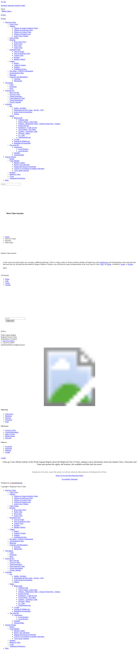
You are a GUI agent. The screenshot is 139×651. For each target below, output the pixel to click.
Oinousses (13, 87)
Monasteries (18, 81)
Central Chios (18, 55)
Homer (12, 159)
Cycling (16, 139)
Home (7, 237)
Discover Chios (10, 22)
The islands (9, 83)
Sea (11, 106)
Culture (12, 61)
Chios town (9, 414)
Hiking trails (18, 118)
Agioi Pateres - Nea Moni (27, 129)
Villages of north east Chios (23, 30)
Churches (17, 79)
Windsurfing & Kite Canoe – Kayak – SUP (29, 110)
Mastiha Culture (19, 163)
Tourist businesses (16, 96)
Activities (8, 104)
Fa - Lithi (21, 135)
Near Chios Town (20, 42)
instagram (11, 5)
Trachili (130, 264)
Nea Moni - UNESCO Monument (21, 71)
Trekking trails (23, 120)
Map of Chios (10, 434)
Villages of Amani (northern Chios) (26, 28)
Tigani (122, 264)
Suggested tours (15, 49)
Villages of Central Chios (22, 32)
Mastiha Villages (19, 59)
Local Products (23, 149)
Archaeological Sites (17, 73)
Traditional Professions (17, 178)
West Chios (18, 46)
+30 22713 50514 (8, 341)
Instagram (8, 448)
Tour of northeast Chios (22, 53)
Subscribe (10, 321)
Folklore (17, 67)
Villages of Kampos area (22, 34)
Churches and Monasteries (19, 77)
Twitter (7, 452)
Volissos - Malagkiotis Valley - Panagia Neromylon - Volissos (39, 124)
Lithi (101, 264)
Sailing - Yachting (20, 108)
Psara (11, 88)
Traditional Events (20, 69)
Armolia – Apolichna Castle (27, 131)
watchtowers (103, 262)
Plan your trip (14, 92)
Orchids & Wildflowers (22, 141)
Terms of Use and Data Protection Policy (69, 475)
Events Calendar (15, 102)
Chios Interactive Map (17, 98)
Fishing (16, 114)
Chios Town (14, 24)
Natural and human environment (25, 166)
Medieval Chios (15, 174)
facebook (4, 5)
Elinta (109, 264)
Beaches (12, 40)
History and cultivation (22, 165)
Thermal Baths (19, 155)
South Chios (18, 48)
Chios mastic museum (21, 170)
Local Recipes (23, 151)
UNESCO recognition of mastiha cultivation (29, 168)
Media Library (7, 11)
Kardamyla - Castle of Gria (27, 127)
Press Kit (8, 438)
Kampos (17, 57)
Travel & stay (9, 90)
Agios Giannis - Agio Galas (27, 122)
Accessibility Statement (70, 479)
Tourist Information (16, 100)
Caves (12, 176)
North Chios (18, 44)
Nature (12, 116)
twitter (23, 5)
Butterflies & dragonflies (22, 143)
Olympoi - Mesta (24, 133)
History (16, 63)
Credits (3, 458)
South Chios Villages (21, 36)
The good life (14, 145)
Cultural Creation (20, 65)
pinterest (17, 5)
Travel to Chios (15, 94)
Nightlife (17, 153)
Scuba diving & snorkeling (23, 112)
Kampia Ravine (23, 126)
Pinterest (8, 450)
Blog (7, 180)
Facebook (8, 446)
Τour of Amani (19, 51)
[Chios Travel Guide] (69, 15)
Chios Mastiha (14, 161)
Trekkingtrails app (24, 137)
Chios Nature (14, 38)
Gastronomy (18, 147)
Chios (12, 85)
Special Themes (10, 157)
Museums (13, 75)
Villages (12, 26)
